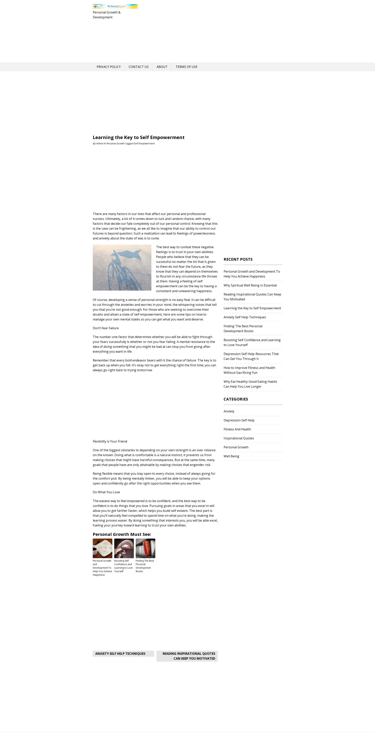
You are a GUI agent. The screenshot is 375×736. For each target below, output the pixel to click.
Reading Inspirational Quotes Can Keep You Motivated (189, 656)
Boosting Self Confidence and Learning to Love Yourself (123, 566)
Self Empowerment (144, 143)
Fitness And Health (237, 429)
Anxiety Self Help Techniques (120, 653)
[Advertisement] (210, 31)
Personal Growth (115, 143)
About (162, 67)
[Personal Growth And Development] (115, 7)
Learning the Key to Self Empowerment (252, 308)
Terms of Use (186, 67)
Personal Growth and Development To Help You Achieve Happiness (102, 567)
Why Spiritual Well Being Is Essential (250, 285)
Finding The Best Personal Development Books (145, 566)
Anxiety (229, 411)
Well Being (231, 456)
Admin (99, 143)
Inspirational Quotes (239, 438)
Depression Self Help (239, 420)
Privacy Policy (109, 67)
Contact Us (139, 67)
